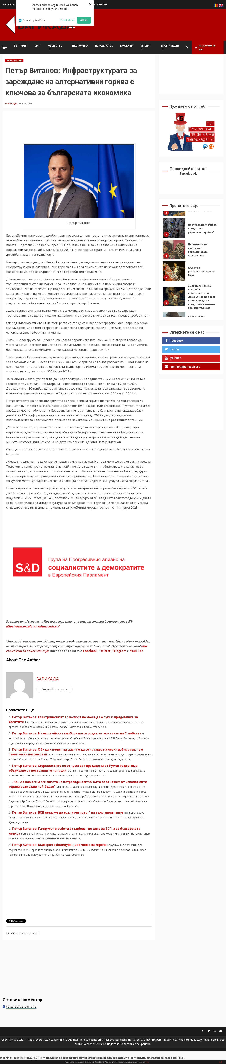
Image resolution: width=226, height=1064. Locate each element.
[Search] (187, 47)
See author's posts (54, 689)
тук (146, 1062)
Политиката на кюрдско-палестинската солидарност (174, 228)
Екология (126, 45)
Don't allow (67, 20)
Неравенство (104, 45)
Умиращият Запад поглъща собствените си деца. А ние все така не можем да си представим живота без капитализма (174, 275)
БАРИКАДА (11, 103)
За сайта (8, 4)
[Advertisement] (159, 24)
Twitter (104, 651)
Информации (14, 60)
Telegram (119, 651)
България (20, 45)
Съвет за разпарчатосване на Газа (174, 250)
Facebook (89, 651)
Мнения (146, 45)
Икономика (80, 45)
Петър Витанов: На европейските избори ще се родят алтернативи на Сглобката (76, 733)
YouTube (136, 651)
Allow (84, 20)
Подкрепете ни (207, 47)
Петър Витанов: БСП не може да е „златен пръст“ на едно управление (68, 812)
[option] (191, 229)
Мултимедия (170, 45)
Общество (55, 45)
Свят (37, 45)
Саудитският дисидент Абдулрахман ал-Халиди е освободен (174, 300)
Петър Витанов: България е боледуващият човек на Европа (59, 845)
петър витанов (28, 933)
